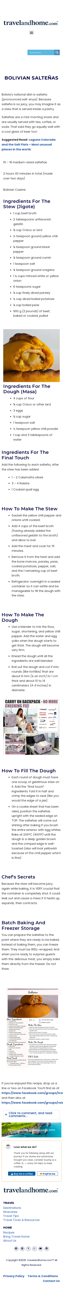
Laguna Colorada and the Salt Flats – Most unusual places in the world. (29, 144)
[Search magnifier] (57, 52)
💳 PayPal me (47, 1173)
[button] (31, 32)
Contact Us (51, 1281)
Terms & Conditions (43, 1276)
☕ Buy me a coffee (22, 1173)
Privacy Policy (13, 1276)
